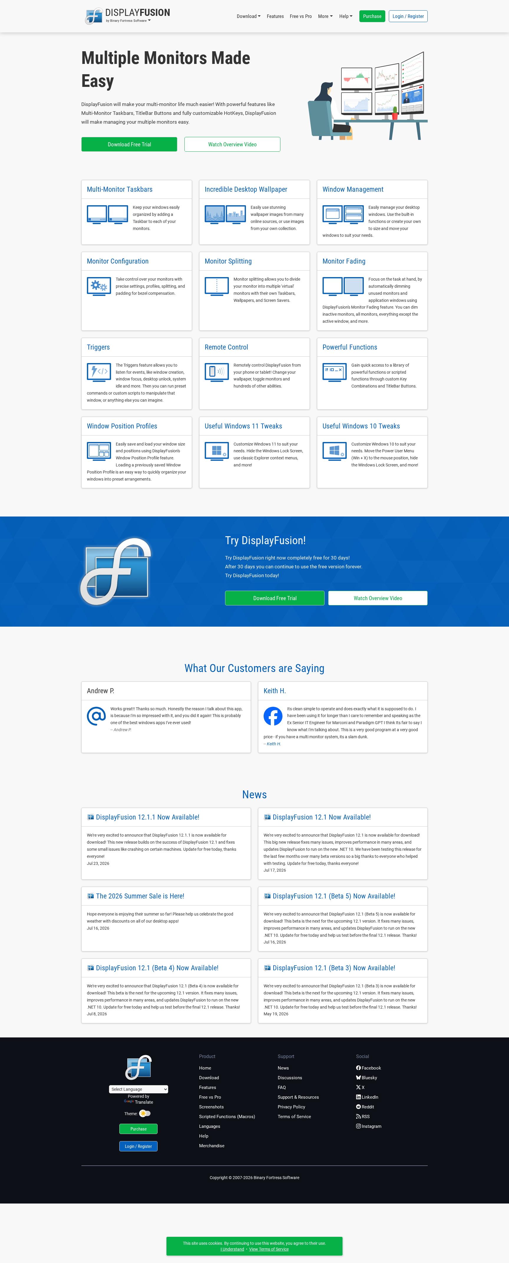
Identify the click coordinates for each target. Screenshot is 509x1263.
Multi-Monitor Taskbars (120, 189)
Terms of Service (294, 1116)
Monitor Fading (344, 261)
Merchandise (211, 1145)
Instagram (371, 1126)
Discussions (290, 1077)
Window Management (353, 189)
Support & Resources (298, 1097)
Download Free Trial (129, 144)
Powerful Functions (350, 347)
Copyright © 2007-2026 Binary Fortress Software (254, 1177)
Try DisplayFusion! (265, 540)
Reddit (368, 1107)
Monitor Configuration (118, 261)
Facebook (371, 1068)
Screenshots (211, 1107)
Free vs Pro (301, 16)
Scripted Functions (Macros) (227, 1116)
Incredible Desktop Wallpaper (246, 189)
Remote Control (226, 347)
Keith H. (274, 743)
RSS (366, 1116)
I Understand (232, 1249)
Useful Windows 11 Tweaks (243, 426)
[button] (127, 16)
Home (205, 1068)
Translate (144, 1102)
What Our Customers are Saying (254, 668)
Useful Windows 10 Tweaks (361, 426)
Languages (209, 1126)
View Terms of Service (269, 1249)
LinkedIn (370, 1097)
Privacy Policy (291, 1107)
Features (275, 16)
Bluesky (369, 1077)
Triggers (98, 347)
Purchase (372, 16)
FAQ (282, 1087)
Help (203, 1136)
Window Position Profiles (122, 426)
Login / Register (408, 16)
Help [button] (343, 16)
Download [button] (247, 16)
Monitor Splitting (228, 261)
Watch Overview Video (232, 144)
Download (209, 1077)
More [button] (323, 16)
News (254, 794)
